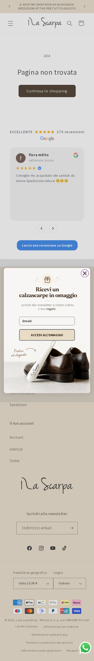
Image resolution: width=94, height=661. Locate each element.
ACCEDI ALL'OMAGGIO (47, 335)
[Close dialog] (85, 273)
